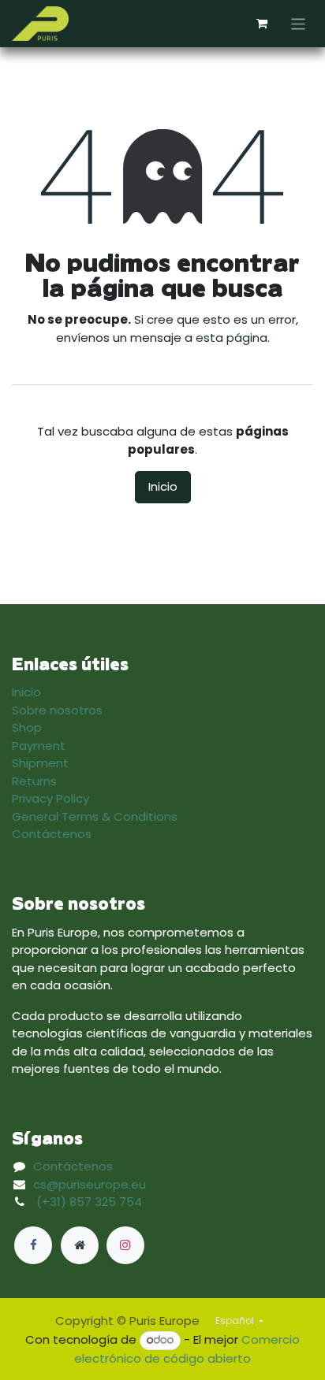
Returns (34, 781)
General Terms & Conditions (94, 816)
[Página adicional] (80, 1245)
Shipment (40, 763)
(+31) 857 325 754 (89, 1201)
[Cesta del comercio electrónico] (262, 24)
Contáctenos (52, 833)
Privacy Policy (50, 798)
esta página (231, 337)
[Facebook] (33, 1245)
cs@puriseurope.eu (89, 1184)
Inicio (162, 486)
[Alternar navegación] (298, 23)
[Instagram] (125, 1245)
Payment (38, 745)
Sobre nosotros (57, 710)
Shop (27, 727)
